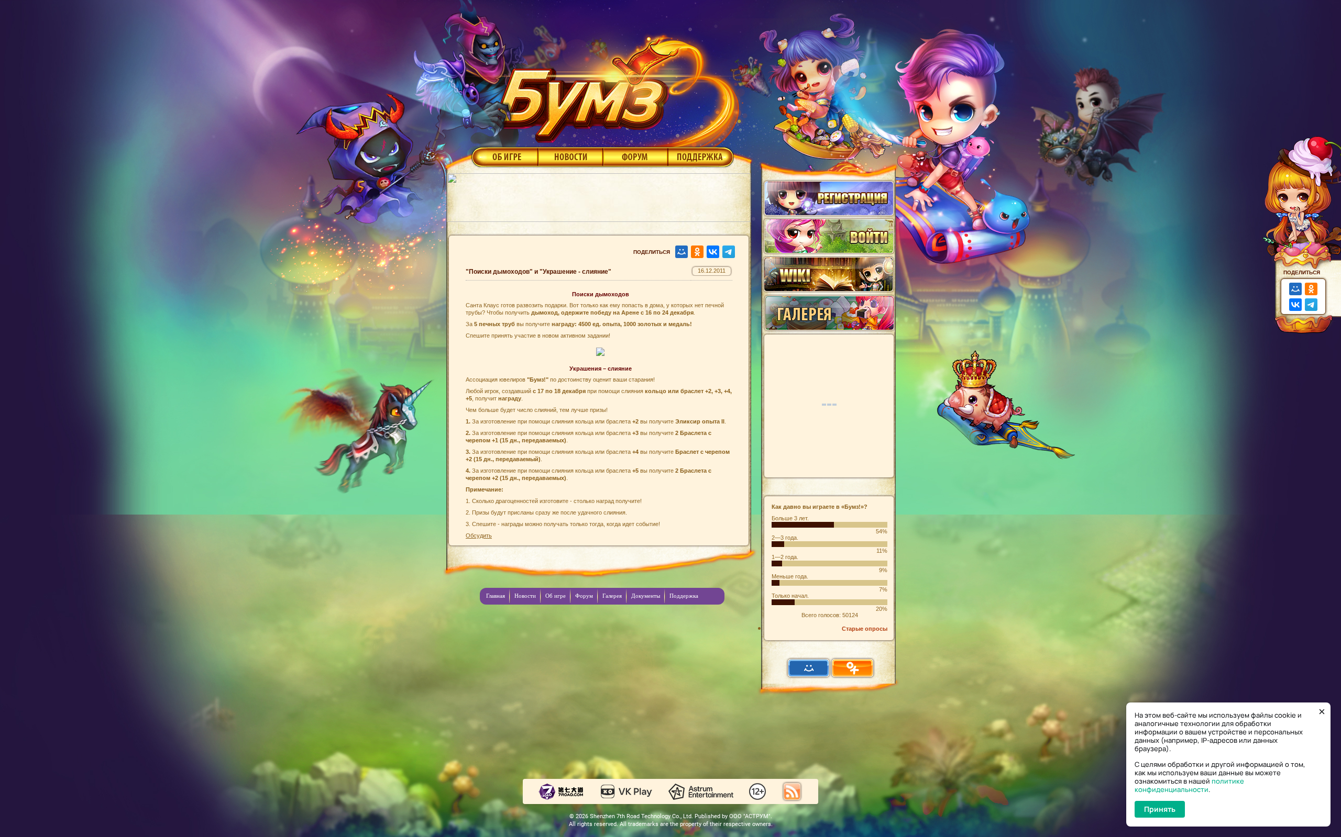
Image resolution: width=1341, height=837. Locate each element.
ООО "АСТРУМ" (750, 816)
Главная (495, 596)
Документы (645, 596)
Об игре (504, 156)
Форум (635, 156)
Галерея (612, 596)
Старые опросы (864, 629)
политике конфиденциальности (1189, 785)
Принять (1159, 809)
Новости (570, 156)
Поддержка (701, 156)
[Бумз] (615, 85)
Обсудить (479, 535)
